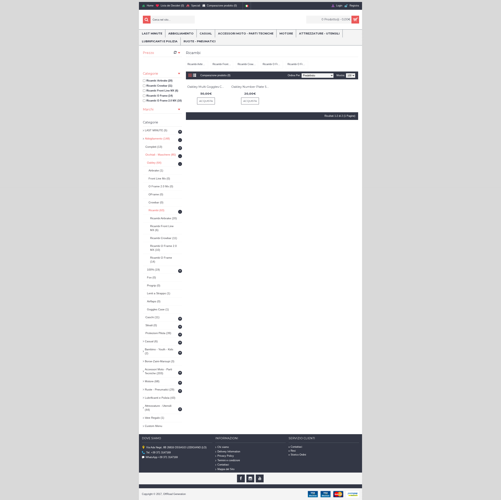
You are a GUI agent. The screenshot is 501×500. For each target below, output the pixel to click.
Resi (293, 450)
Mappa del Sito (225, 469)
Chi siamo (223, 447)
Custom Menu (153, 426)
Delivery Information (228, 451)
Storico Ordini (298, 454)
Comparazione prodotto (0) (215, 75)
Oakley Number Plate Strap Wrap (250, 87)
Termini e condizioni (228, 460)
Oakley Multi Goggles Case (206, 87)
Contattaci (223, 464)
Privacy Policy (225, 455)
